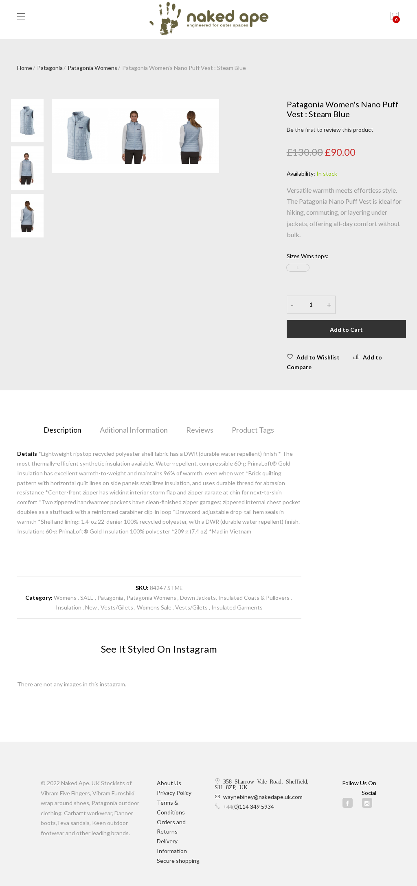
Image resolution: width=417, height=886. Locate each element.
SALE (87, 597)
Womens (65, 597)
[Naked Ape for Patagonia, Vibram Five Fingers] (208, 19)
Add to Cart (346, 329)
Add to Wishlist (318, 357)
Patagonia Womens (92, 67)
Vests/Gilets (117, 607)
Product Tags (253, 429)
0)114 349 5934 (254, 806)
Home (24, 67)
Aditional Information (134, 429)
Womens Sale (154, 607)
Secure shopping (178, 860)
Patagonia (50, 67)
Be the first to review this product (330, 129)
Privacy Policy (174, 792)
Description (62, 429)
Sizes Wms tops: (308, 256)
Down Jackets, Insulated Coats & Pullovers (235, 597)
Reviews (199, 429)
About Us (169, 782)
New (91, 607)
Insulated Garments (237, 607)
